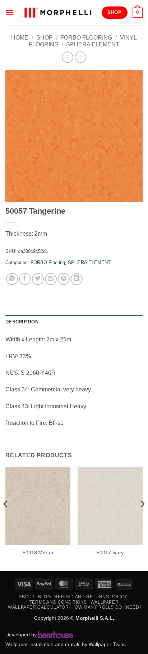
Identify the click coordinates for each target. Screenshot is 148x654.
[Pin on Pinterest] (64, 279)
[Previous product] (80, 57)
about (26, 596)
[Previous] (5, 518)
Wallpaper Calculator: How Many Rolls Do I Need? (75, 607)
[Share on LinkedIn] (77, 279)
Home (19, 38)
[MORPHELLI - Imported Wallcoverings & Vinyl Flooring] (57, 12)
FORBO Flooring (86, 38)
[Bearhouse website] (55, 634)
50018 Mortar (38, 552)
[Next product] (67, 57)
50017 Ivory (110, 552)
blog (44, 596)
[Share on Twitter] (38, 279)
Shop (44, 38)
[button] (9, 12)
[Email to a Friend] (51, 279)
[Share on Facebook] (25, 279)
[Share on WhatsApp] (12, 279)
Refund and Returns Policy (90, 596)
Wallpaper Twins (107, 644)
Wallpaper (105, 602)
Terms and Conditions (58, 602)
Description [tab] (21, 321)
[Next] (142, 518)
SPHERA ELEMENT (92, 44)
